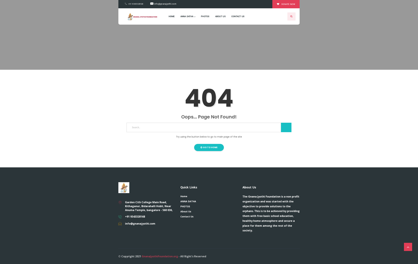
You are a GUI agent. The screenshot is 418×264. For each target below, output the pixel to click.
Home (172, 16)
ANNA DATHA (186, 16)
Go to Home (210, 147)
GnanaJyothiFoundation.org (160, 256)
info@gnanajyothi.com (164, 3)
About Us (220, 16)
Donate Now (288, 4)
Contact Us (238, 16)
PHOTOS (205, 16)
